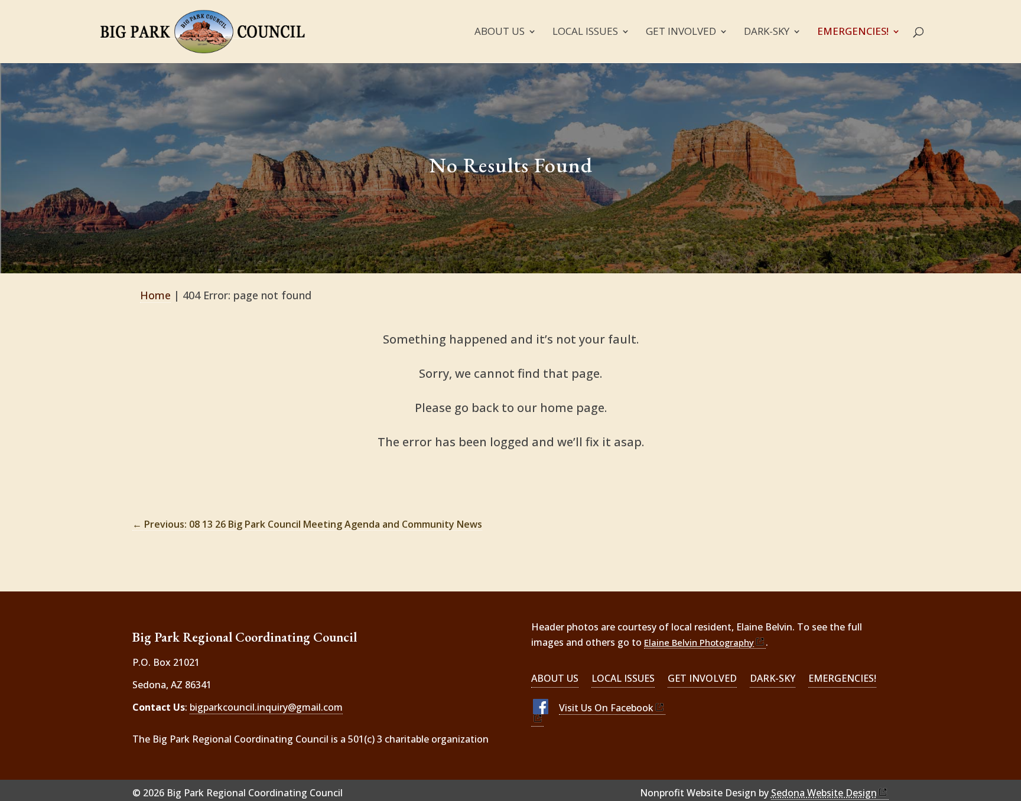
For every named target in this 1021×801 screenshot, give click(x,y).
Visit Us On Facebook (606, 707)
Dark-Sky (766, 32)
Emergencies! (853, 32)
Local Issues (585, 32)
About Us (499, 32)
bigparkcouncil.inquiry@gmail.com (266, 707)
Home (155, 295)
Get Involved (681, 32)
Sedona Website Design (824, 792)
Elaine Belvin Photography (699, 642)
